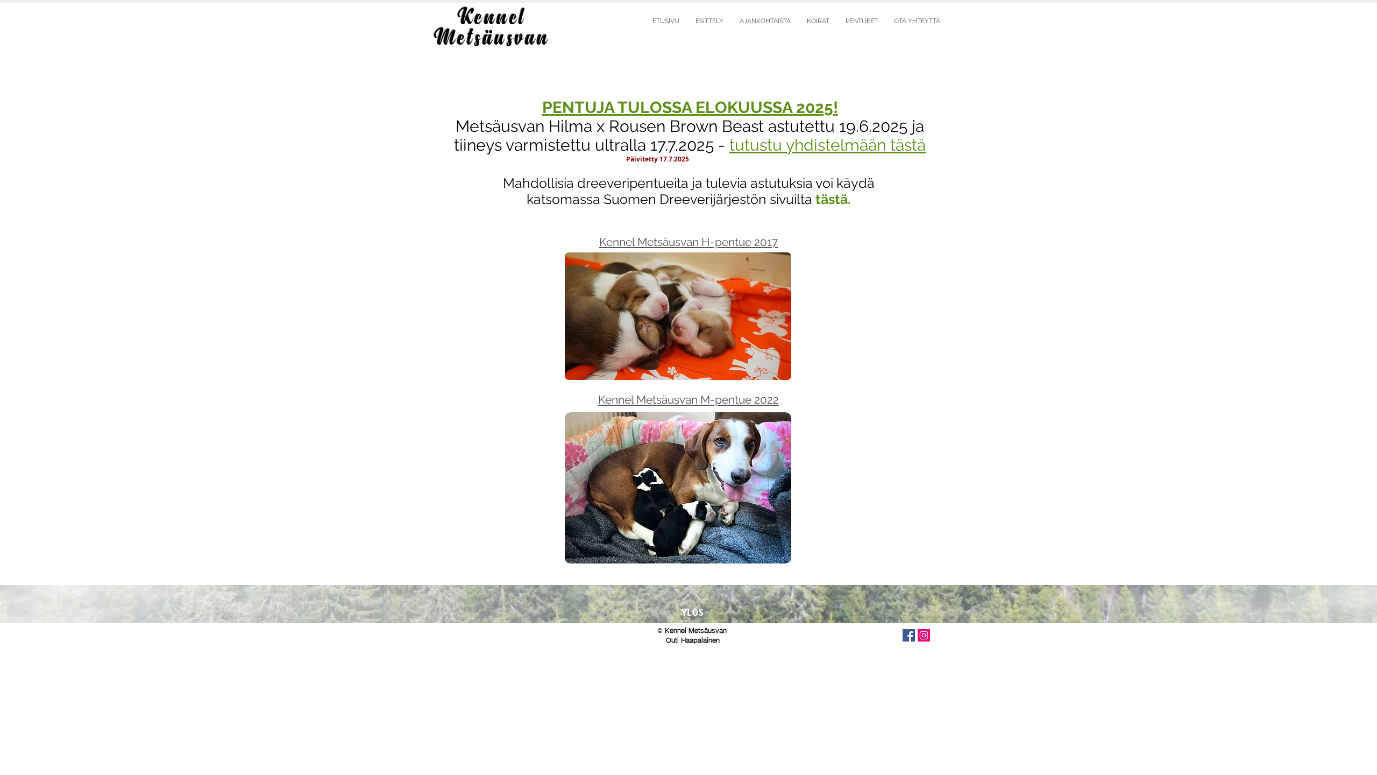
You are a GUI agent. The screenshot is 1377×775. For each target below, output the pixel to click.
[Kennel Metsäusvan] (909, 635)
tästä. (833, 199)
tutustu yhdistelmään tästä (827, 145)
